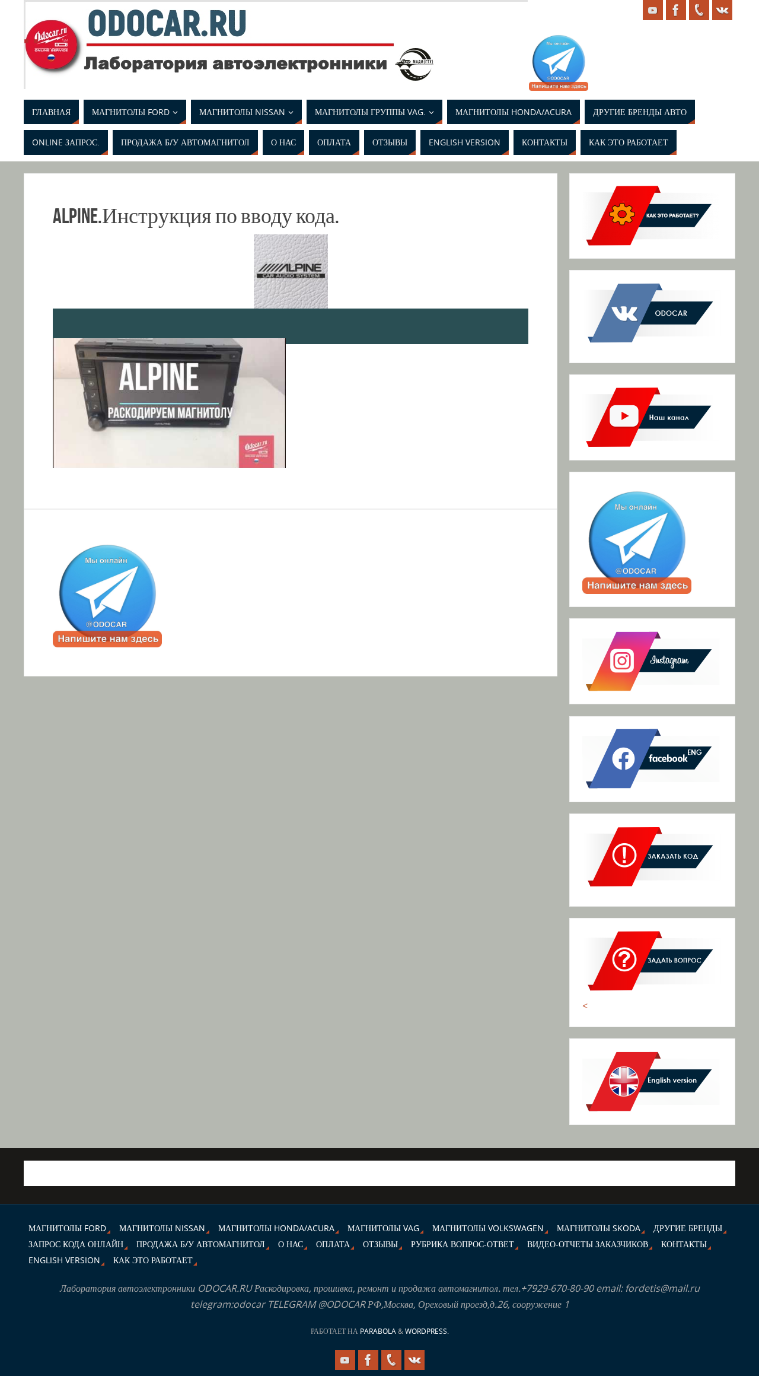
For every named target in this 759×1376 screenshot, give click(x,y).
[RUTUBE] (653, 10)
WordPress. (427, 1331)
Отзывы (380, 1244)
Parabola (378, 1331)
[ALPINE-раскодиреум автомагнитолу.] (169, 403)
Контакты (684, 1244)
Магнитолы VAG (383, 1228)
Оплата (333, 1244)
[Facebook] (676, 10)
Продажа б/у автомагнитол (200, 1244)
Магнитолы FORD (67, 1228)
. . (31, 33)
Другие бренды (687, 1228)
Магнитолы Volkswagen (488, 1228)
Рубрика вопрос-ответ (462, 1244)
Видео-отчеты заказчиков (587, 1244)
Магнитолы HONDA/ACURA (276, 1228)
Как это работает (153, 1260)
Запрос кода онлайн (75, 1244)
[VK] (722, 10)
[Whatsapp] (699, 10)
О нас (290, 1244)
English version (64, 1260)
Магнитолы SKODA (598, 1228)
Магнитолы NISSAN (162, 1228)
